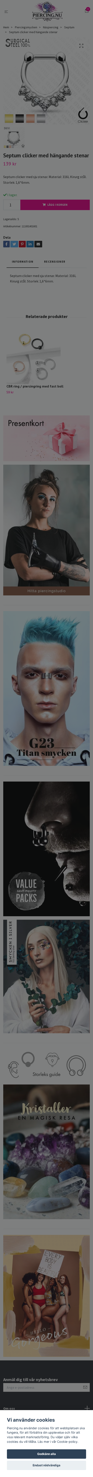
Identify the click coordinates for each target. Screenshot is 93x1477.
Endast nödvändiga (46, 1465)
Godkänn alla (46, 1454)
